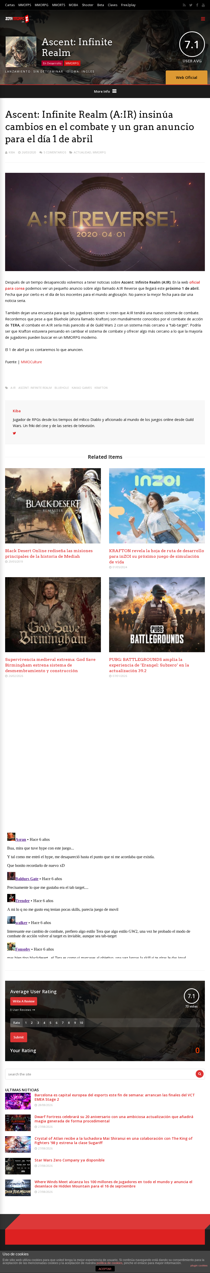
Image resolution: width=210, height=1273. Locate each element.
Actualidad (82, 152)
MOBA (73, 5)
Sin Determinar (48, 71)
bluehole (62, 387)
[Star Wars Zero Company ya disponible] (18, 1173)
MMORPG (41, 5)
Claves (112, 5)
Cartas (10, 5)
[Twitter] (191, 5)
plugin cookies (199, 1265)
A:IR (13, 387)
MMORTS (58, 5)
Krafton (101, 387)
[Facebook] (197, 5)
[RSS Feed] (184, 5)
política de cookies (109, 1263)
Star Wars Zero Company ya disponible (69, 1160)
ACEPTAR (105, 1268)
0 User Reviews (20, 1010)
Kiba (12, 152)
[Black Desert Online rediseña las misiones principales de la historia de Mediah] (53, 542)
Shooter (87, 5)
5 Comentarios (55, 152)
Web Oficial (186, 77)
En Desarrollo (52, 63)
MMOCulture (31, 361)
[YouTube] (203, 5)
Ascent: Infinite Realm (35, 387)
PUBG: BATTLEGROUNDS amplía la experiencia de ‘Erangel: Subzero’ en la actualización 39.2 (149, 665)
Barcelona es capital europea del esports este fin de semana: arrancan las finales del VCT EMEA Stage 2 (115, 1097)
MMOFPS (24, 5)
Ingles (88, 71)
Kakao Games (82, 387)
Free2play (128, 5)
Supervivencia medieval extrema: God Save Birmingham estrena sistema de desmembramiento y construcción (50, 665)
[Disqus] (105, 756)
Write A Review (24, 1001)
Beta (100, 5)
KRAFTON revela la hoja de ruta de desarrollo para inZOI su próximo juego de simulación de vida (156, 556)
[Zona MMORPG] (17, 22)
